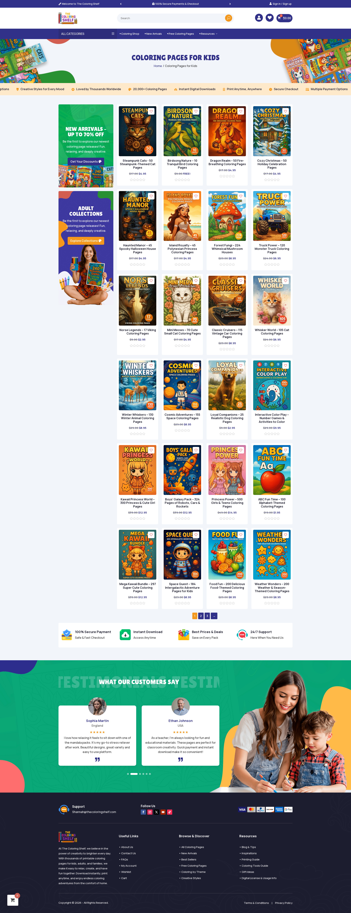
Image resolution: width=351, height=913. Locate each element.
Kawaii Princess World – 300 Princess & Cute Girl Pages (137, 502)
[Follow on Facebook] (143, 812)
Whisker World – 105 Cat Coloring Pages (272, 331)
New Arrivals (153, 34)
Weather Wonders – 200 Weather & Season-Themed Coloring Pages (272, 587)
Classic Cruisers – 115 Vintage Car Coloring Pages (227, 333)
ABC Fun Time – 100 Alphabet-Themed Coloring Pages (272, 502)
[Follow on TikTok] (169, 812)
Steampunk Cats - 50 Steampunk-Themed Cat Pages (137, 164)
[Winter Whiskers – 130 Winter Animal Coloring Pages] (137, 409)
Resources (208, 34)
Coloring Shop (129, 34)
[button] (230, 3)
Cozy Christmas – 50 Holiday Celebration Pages (272, 164)
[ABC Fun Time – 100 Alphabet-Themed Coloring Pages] (272, 494)
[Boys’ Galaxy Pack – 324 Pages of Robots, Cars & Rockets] (182, 494)
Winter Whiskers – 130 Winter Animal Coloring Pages (137, 418)
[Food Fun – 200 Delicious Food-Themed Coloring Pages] (227, 578)
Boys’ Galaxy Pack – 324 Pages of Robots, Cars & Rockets (182, 502)
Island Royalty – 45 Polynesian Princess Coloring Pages (182, 248)
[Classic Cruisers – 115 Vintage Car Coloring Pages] (227, 324)
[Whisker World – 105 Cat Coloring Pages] (272, 324)
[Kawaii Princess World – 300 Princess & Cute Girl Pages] (137, 494)
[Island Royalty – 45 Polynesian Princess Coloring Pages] (182, 240)
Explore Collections (84, 241)
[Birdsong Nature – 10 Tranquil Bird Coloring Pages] (182, 155)
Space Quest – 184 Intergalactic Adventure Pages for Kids (182, 587)
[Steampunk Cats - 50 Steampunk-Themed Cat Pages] (137, 155)
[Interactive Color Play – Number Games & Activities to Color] (272, 409)
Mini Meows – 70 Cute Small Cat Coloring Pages (182, 331)
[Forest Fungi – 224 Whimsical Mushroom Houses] (227, 240)
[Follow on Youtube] (163, 812)
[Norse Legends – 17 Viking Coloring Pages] (137, 324)
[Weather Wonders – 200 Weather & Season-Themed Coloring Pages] (272, 578)
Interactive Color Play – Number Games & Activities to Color (272, 418)
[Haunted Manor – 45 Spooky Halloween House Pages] (137, 240)
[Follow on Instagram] (149, 812)
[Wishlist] (151, 111)
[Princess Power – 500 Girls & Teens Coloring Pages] (227, 494)
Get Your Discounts (84, 161)
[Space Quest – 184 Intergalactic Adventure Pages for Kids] (182, 578)
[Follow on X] (156, 812)
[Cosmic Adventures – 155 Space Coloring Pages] (182, 409)
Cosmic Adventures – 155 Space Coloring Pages (182, 416)
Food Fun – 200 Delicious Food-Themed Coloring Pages (227, 587)
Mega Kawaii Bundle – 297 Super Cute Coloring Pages (137, 587)
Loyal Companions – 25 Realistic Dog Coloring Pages (227, 418)
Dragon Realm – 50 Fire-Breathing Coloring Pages (227, 162)
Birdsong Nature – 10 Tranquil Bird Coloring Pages (182, 164)
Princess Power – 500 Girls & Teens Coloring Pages (227, 502)
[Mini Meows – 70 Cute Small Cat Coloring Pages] (182, 324)
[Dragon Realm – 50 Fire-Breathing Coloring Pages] (227, 155)
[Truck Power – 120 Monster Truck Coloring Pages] (272, 240)
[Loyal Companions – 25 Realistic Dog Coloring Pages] (227, 409)
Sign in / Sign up (282, 3)
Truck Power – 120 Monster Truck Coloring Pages (272, 248)
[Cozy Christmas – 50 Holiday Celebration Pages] (272, 155)
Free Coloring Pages (180, 34)
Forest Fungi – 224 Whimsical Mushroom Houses (227, 248)
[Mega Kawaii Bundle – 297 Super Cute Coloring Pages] (137, 578)
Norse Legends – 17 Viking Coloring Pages (137, 331)
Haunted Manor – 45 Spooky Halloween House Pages (137, 248)
